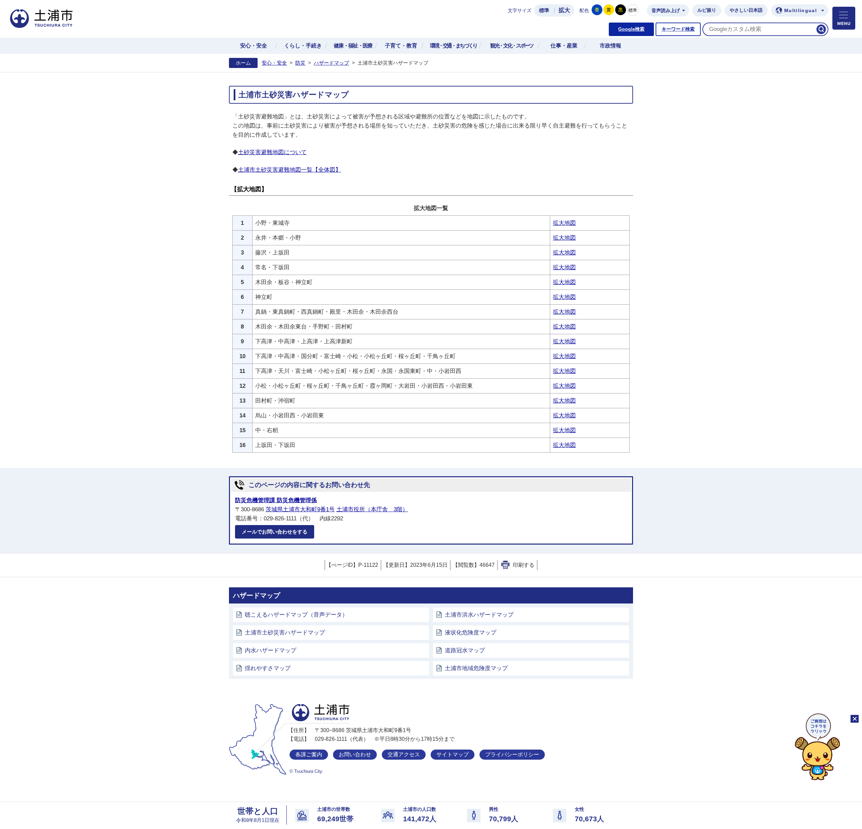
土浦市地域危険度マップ (476, 668)
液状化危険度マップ (470, 632)
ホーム (243, 63)
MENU (843, 18)
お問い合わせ (355, 754)
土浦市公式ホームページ (41, 18)
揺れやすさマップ (268, 668)
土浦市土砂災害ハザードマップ (285, 632)
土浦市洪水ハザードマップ (479, 615)
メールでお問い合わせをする (274, 531)
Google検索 (631, 29)
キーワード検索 (678, 29)
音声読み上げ (666, 10)
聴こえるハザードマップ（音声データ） (296, 615)
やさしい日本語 (746, 10)
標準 (544, 10)
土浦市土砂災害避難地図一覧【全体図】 (289, 170)
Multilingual (800, 10)
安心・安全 (274, 63)
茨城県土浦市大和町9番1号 (300, 509)
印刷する (523, 565)
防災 (300, 63)
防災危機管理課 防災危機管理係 (276, 500)
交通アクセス (404, 754)
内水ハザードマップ (270, 650)
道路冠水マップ (465, 650)
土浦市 (321, 712)
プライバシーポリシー (512, 754)
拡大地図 (564, 223)
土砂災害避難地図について (272, 152)
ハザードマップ (331, 63)
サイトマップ (452, 754)
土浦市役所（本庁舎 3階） (372, 509)
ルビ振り (706, 10)
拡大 (564, 10)
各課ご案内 (308, 754)
